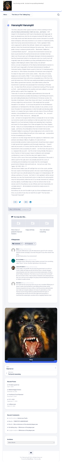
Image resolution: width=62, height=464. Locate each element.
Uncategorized (25, 209)
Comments (18, 243)
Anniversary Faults (23, 418)
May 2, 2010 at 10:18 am (30, 259)
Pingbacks (31, 243)
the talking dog (13, 427)
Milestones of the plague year (26, 427)
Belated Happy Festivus (15, 389)
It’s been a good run (14, 384)
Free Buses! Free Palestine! (16, 394)
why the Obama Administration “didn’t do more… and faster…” (29, 32)
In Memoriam (12, 404)
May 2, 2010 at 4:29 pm (28, 282)
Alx (40, 459)
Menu (5, 14)
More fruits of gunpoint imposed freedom (16, 231)
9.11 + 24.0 (11, 399)
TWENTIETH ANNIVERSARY (21, 421)
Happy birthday (30, 230)
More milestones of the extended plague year (26, 424)
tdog (19, 209)
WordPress (30, 459)
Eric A (10, 421)
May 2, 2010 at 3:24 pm (32, 266)
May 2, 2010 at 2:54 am (26, 249)
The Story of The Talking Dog (21, 14)
